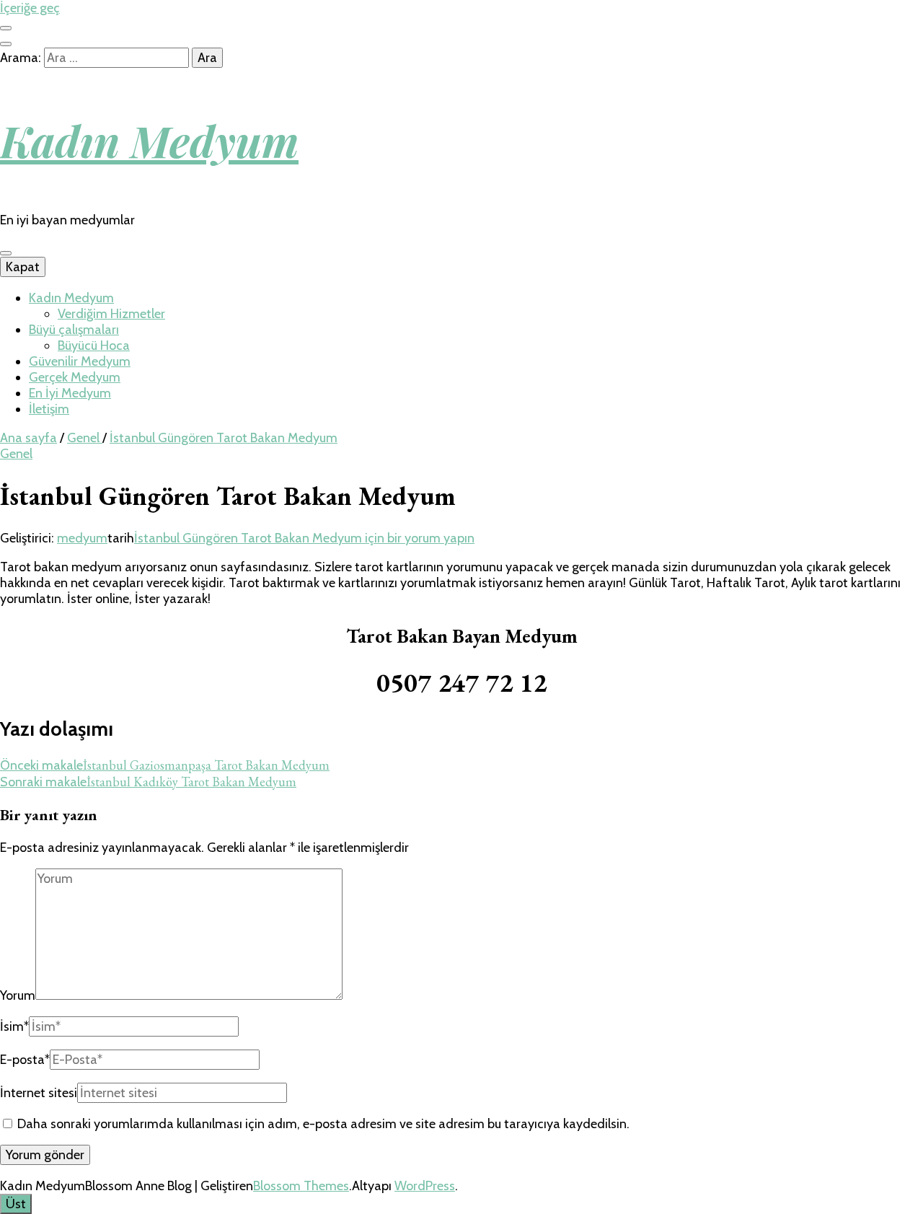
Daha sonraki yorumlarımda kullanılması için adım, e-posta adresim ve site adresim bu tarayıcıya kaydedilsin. (323, 1124)
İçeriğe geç (30, 8)
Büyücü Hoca (94, 345)
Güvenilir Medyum (80, 361)
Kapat (23, 267)
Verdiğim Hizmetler (111, 314)
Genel (16, 454)
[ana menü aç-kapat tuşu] (6, 253)
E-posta (25, 1060)
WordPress (424, 1186)
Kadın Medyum (149, 140)
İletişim (49, 409)
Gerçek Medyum (74, 377)
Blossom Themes (301, 1186)
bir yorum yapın (304, 538)
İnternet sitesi (38, 1093)
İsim (14, 1026)
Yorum (17, 995)
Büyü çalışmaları (74, 330)
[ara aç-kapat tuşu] (6, 44)
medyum (82, 538)
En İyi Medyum (70, 393)
